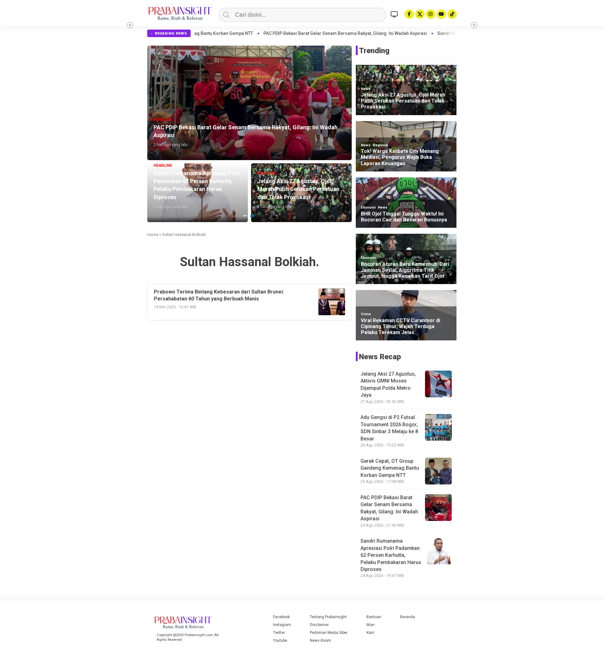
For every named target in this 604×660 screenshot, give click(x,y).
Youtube (280, 640)
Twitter (279, 632)
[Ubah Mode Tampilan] (395, 14)
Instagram (282, 625)
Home (152, 234)
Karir (370, 632)
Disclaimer (319, 625)
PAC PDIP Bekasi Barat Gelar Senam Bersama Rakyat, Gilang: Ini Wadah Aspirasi (288, 33)
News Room (320, 640)
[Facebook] (409, 14)
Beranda (407, 617)
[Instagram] (430, 14)
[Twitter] (420, 14)
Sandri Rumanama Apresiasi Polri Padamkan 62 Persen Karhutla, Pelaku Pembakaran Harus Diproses (391, 555)
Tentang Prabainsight (328, 617)
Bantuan (373, 617)
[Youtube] (441, 14)
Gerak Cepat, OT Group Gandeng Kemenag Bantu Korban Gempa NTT (390, 468)
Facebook (281, 617)
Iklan (370, 625)
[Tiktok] (452, 14)
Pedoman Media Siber (329, 632)
